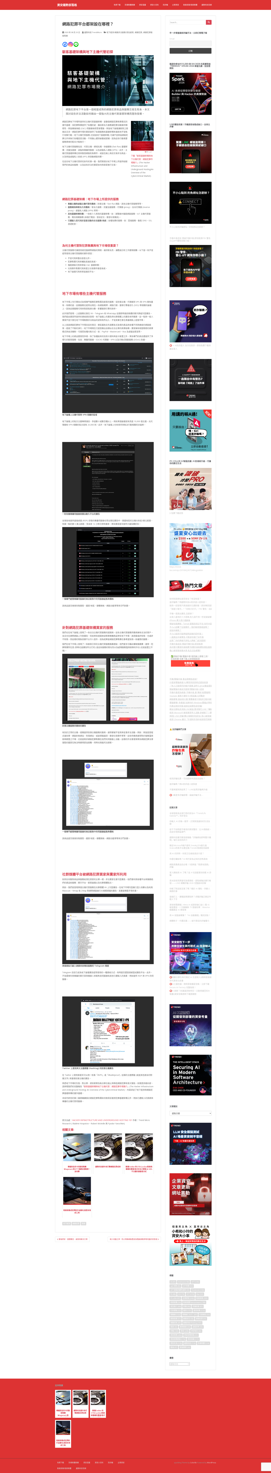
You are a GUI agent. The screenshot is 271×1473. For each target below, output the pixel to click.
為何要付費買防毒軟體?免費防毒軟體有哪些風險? (191, 647)
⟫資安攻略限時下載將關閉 (185, 994)
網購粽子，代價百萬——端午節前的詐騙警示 (189, 920)
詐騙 (174, 1331)
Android (183, 1282)
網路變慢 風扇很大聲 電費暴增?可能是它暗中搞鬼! (191, 699)
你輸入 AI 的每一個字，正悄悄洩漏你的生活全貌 (190, 822)
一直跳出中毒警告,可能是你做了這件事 (187, 637)
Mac (199, 1294)
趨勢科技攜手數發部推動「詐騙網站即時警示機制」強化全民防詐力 (190, 838)
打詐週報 (176, 1310)
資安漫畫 (142, 5)
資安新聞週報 (178, 1339)
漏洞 (187, 1310)
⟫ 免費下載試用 (176, 513)
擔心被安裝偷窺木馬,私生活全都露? (185, 650)
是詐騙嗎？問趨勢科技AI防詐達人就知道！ (188, 602)
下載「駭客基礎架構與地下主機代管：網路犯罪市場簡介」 (142, 159)
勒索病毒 (201, 1298)
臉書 (174, 1327)
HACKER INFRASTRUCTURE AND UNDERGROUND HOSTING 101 (102, 1120)
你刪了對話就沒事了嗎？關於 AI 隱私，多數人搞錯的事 (190, 889)
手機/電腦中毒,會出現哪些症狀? (183, 679)
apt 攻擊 (175, 1286)
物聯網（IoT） (190, 1314)
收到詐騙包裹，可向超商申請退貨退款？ (187, 778)
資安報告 (196, 1331)
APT (195, 1282)
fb (173, 1294)
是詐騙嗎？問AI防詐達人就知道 (183, 784)
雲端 (174, 1347)
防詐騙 (165, 5)
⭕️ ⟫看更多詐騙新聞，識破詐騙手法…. (186, 795)
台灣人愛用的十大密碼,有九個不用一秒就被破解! (191, 617)
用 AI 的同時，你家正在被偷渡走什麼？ (187, 853)
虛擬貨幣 (198, 1327)
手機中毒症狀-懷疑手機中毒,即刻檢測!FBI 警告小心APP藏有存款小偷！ (190, 239)
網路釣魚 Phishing (192, 1323)
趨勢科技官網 (207, 5)
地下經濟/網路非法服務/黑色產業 (120, 32)
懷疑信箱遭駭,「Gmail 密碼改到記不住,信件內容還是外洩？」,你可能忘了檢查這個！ (207, 623)
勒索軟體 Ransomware (194, 1302)
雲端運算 (185, 1347)
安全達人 (176, 1306)
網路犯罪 (138, 32)
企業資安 (175, 5)
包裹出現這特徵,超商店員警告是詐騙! (186, 706)
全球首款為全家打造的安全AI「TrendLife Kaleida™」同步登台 (188, 814)
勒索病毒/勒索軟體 (190, 5)
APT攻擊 (188, 1286)
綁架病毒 (176, 1318)
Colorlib (193, 1462)
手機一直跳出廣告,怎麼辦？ (182, 613)
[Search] (209, 22)
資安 (185, 1331)
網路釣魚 (176, 1323)
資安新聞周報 (191, 1335)
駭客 (83, 1223)
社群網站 (204, 1314)
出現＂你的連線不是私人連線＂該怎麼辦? (188, 640)
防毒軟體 (203, 1343)
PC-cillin (175, 1298)
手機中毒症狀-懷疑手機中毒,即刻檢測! (186, 644)
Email (172, 38)
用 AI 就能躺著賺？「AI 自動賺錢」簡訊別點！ (190, 915)
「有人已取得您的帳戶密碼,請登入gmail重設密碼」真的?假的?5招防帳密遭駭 (203, 685)
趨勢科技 (189, 1343)
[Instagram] (70, 44)
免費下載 (117, 5)
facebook (198, 1290)
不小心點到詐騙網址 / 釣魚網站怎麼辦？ (187, 227)
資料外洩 (176, 1343)
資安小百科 (154, 5)
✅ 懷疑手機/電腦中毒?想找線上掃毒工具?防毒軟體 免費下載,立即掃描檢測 (189, 657)
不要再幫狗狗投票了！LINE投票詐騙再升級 (188, 789)
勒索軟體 (176, 1302)
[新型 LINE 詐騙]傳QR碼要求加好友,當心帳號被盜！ (192, 716)
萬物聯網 (185, 1327)
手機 (186, 1306)
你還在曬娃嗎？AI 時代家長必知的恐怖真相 (188, 859)
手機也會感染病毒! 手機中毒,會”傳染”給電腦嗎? (190, 692)
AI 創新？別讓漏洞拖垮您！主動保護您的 (190, 990)
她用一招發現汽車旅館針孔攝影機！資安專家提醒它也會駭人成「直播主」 (202, 605)
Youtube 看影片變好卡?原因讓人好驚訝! (187, 695)
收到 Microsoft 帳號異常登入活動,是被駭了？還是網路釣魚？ (197, 712)
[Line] (76, 44)
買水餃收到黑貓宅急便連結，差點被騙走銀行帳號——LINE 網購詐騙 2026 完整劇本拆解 (190, 881)
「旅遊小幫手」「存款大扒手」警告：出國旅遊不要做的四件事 (200, 609)
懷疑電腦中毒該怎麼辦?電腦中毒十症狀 (187, 689)
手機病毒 (198, 1306)
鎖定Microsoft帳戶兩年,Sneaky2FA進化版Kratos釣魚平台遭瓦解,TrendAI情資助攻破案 (189, 846)
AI (173, 1282)
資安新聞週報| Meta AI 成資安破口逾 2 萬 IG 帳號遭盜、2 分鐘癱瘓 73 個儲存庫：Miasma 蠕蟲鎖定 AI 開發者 (190, 907)
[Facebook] (65, 44)
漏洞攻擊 (199, 1310)
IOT (190, 1294)
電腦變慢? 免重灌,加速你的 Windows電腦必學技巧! (192, 702)
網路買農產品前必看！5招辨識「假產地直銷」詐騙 (190, 865)
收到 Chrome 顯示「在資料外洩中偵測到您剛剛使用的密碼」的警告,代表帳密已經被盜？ (209, 719)
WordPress (211, 1462)
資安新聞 (176, 1335)
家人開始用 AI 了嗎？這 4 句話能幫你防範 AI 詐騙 (190, 873)
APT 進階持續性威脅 (180, 1290)
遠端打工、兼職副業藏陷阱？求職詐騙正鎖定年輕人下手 (190, 897)
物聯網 (175, 1314)
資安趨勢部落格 (67, 5)
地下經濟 (66, 1223)
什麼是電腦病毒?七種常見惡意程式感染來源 (189, 682)
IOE (181, 1294)
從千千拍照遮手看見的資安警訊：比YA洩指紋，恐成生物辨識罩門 (190, 830)
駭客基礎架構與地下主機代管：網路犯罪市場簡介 (105, 1086)
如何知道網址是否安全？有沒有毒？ (185, 598)
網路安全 (188, 1318)
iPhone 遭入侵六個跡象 (180, 620)
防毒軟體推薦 (130, 5)
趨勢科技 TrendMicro (93, 32)
